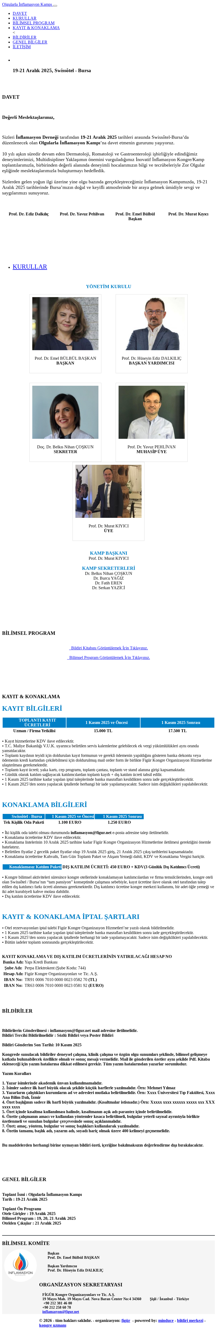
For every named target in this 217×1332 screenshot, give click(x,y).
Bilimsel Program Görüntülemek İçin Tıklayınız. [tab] (109, 657)
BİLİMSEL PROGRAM (34, 23)
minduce (166, 1320)
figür (125, 1320)
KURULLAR (25, 18)
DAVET (20, 13)
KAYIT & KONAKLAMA (36, 27)
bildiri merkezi (190, 1320)
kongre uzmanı (52, 1325)
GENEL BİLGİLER (30, 42)
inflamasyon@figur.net (60, 1312)
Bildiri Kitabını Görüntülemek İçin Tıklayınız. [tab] (109, 648)
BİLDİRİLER (25, 37)
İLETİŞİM (22, 47)
